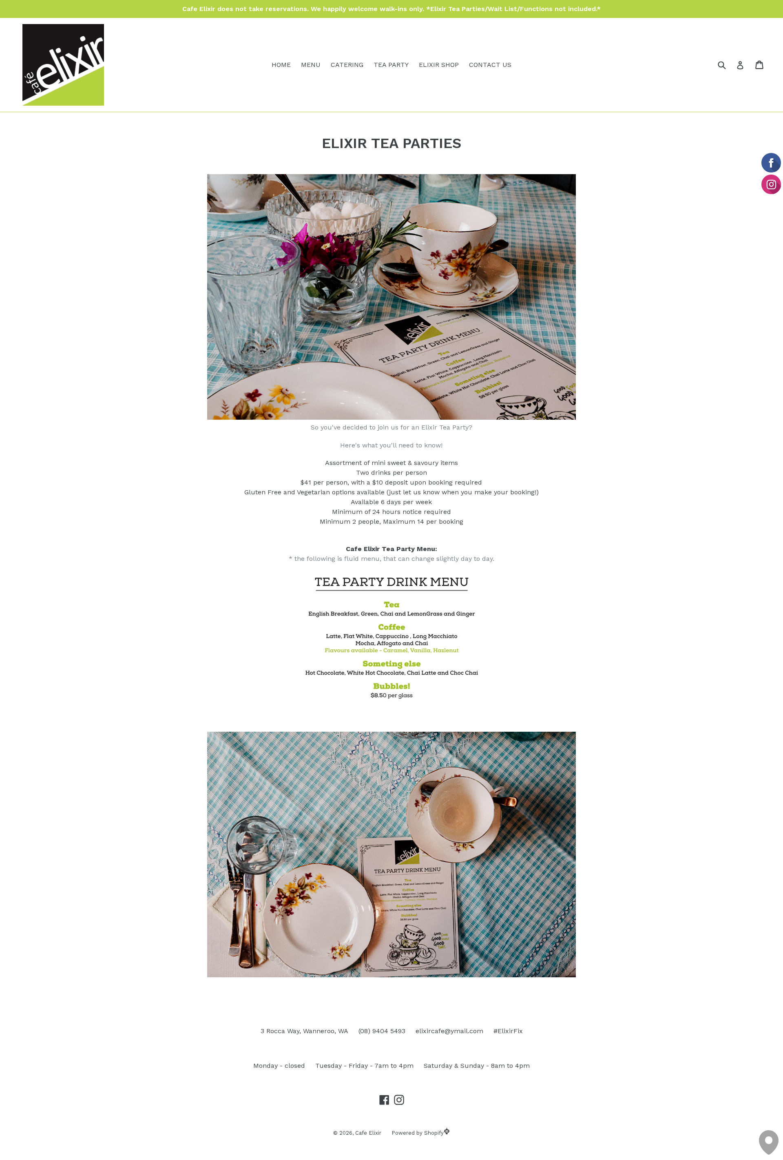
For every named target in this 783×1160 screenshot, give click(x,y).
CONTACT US (490, 65)
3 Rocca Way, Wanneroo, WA (304, 1031)
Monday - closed (279, 1065)
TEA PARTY (391, 65)
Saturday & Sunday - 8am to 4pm (477, 1065)
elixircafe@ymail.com (449, 1031)
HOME (281, 65)
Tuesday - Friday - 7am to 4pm (364, 1065)
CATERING (347, 65)
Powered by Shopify (418, 1133)
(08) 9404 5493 (381, 1031)
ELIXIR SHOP (439, 65)
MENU (311, 65)
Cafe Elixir (368, 1133)
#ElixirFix (508, 1031)
